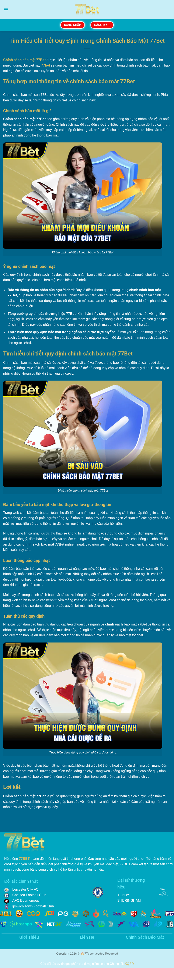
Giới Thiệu (29, 937)
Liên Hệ (87, 937)
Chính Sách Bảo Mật (145, 937)
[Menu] (5, 9)
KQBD (129, 963)
